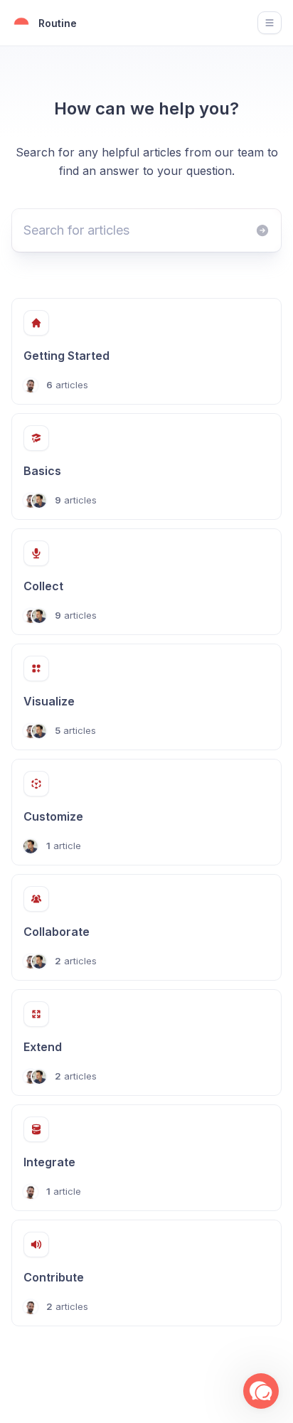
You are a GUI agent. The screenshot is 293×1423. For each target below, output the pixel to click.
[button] (261, 1391)
